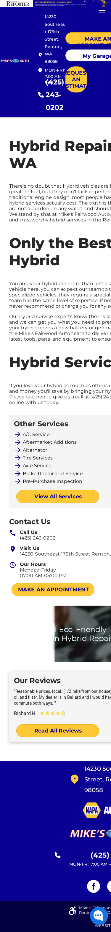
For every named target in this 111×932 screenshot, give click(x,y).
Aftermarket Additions (50, 442)
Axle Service (37, 465)
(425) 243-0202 (37, 538)
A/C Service (36, 434)
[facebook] (93, 887)
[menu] (102, 12)
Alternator (35, 450)
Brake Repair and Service (53, 473)
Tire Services (38, 458)
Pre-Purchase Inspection (52, 481)
